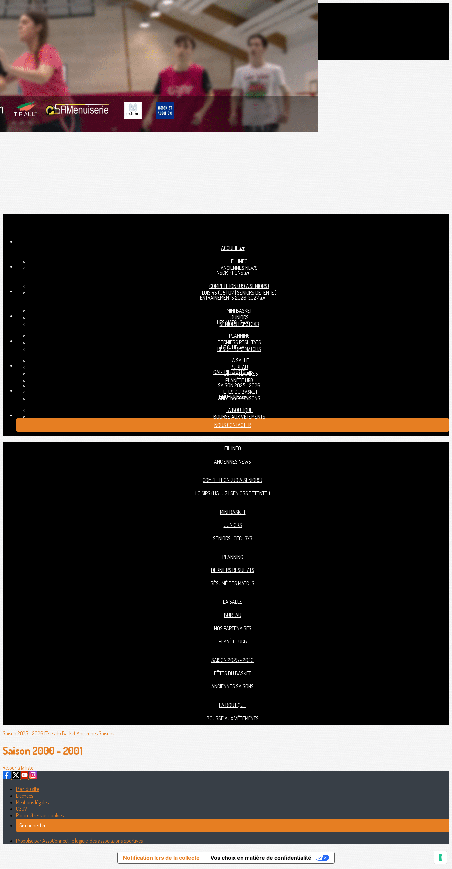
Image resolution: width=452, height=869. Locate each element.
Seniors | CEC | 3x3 (232, 538)
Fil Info (239, 261)
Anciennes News (239, 268)
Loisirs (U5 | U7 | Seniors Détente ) (239, 292)
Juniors (239, 317)
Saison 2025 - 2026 (239, 385)
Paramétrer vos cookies (40, 815)
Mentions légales (32, 802)
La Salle (239, 360)
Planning (239, 335)
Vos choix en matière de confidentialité (260, 857)
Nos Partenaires (232, 628)
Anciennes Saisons (232, 686)
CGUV (21, 809)
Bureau (239, 367)
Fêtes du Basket (239, 392)
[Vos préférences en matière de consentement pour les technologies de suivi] (440, 857)
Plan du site (27, 789)
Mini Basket (239, 311)
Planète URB (239, 380)
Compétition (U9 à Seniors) (239, 286)
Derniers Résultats (239, 342)
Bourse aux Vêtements (239, 416)
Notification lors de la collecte (161, 857)
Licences (24, 795)
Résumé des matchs (232, 583)
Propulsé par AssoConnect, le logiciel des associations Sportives (79, 840)
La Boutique (239, 410)
